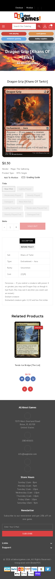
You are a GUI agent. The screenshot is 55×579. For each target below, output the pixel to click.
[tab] (27, 240)
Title (4, 183)
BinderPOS (36, 562)
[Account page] (45, 26)
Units (4, 221)
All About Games (27, 63)
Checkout (19, 7)
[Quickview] (21, 378)
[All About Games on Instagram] (30, 3)
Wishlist (29, 7)
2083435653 (27, 440)
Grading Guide (33, 177)
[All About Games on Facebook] (25, 3)
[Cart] (51, 26)
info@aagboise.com (27, 454)
